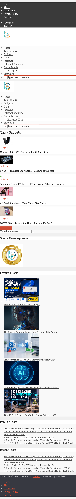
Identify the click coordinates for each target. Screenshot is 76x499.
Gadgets (8, 54)
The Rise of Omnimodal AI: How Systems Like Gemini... (32, 332)
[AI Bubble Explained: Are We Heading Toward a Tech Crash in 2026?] (21, 384)
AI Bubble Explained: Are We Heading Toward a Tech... (31, 387)
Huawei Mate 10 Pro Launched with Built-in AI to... (27, 152)
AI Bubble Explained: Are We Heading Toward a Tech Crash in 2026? (37, 440)
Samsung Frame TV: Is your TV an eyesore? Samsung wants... (32, 184)
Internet (8, 60)
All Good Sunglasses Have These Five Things (24, 203)
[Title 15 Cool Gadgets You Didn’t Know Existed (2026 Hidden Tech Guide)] (21, 412)
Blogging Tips (15, 70)
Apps (6, 57)
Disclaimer (9, 10)
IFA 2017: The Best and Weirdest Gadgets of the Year (27, 170)
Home (7, 4)
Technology (10, 51)
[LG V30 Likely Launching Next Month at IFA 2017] (6, 215)
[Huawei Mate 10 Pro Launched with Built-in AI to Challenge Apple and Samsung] (6, 144)
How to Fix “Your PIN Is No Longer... (22, 304)
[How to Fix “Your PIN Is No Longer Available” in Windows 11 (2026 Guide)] (21, 301)
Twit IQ (37, 476)
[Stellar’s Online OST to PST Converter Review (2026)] (21, 356)
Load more (6, 228)
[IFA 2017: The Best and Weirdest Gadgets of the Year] (6, 162)
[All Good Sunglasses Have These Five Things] (6, 195)
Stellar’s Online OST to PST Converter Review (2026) (30, 359)
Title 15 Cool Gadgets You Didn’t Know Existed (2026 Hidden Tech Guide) (39, 443)
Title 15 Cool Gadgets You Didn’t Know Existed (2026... (31, 415)
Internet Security (13, 64)
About (7, 7)
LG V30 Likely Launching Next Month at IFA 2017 (26, 223)
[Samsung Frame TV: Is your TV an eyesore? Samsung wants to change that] (0, 175)
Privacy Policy (11, 13)
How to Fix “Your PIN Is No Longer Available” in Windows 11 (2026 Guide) (39, 428)
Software (9, 73)
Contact (8, 17)
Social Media (11, 67)
